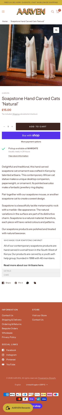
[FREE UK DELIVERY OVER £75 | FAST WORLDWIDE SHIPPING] (31, 2)
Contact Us (7, 315)
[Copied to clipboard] (35, 283)
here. (41, 265)
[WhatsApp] (28, 283)
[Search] (52, 11)
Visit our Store (39, 315)
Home (4, 21)
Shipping (16, 114)
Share (8, 283)
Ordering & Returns (11, 324)
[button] (31, 240)
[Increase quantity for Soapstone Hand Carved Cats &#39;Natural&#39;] (12, 126)
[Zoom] (56, 30)
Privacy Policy (9, 337)
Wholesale (7, 333)
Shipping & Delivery (11, 319)
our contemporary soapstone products (31, 245)
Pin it (20, 283)
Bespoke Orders (10, 328)
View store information (18, 156)
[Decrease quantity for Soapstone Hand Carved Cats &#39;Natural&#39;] (4, 126)
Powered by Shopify (47, 378)
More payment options (31, 142)
